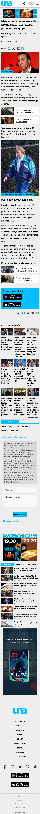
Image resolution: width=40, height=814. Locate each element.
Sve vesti (20, 725)
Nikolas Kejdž (7, 427)
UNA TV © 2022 (20, 812)
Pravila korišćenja (20, 804)
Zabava (20, 748)
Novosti (20, 730)
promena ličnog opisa (11, 431)
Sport (20, 739)
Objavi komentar (20, 514)
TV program (20, 756)
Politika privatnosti (20, 807)
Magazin (20, 752)
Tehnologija (20, 743)
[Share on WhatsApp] (22, 48)
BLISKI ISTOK (20, 721)
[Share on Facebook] (9, 48)
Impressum (20, 800)
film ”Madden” (24, 427)
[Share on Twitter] (13, 48)
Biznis (20, 734)
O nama (20, 797)
